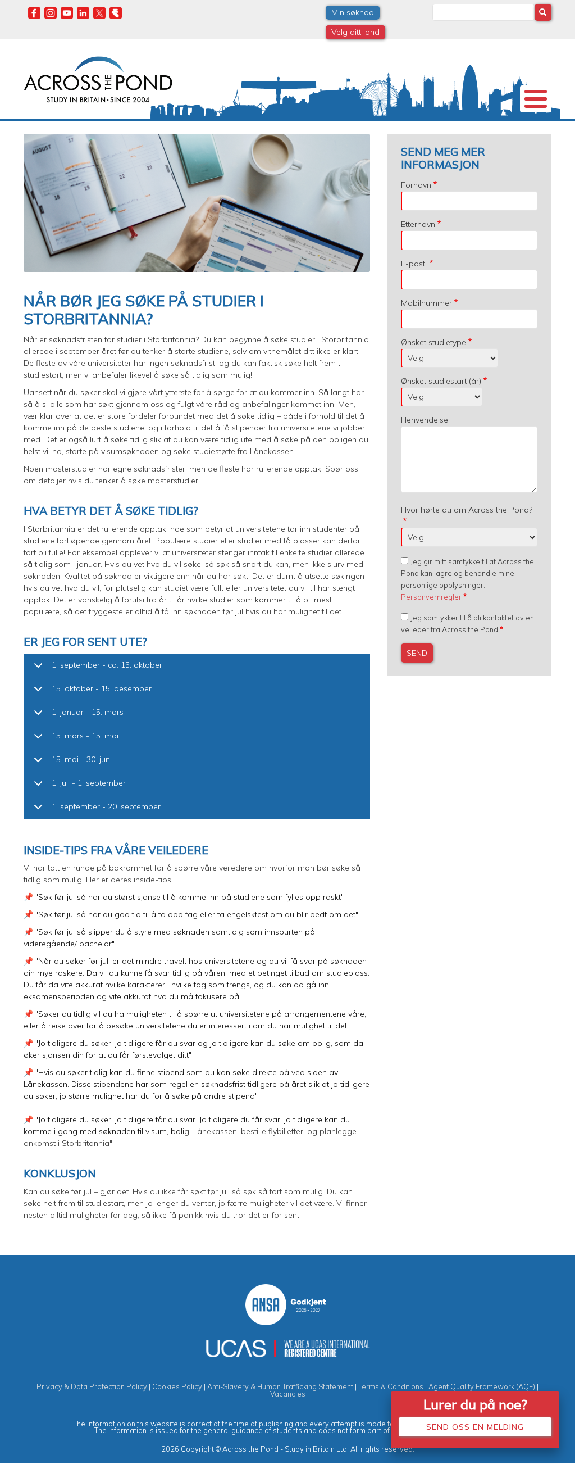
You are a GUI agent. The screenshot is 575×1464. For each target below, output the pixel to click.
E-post (414, 264)
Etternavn (418, 224)
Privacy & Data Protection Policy (91, 1386)
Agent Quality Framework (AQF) (481, 1386)
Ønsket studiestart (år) (441, 381)
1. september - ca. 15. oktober (107, 665)
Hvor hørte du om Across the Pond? (466, 510)
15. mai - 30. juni (82, 759)
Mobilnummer (426, 303)
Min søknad (352, 12)
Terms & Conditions (390, 1386)
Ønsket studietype (433, 342)
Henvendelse (424, 420)
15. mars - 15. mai (85, 736)
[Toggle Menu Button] (535, 98)
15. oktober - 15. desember (102, 688)
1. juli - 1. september (89, 783)
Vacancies (287, 1393)
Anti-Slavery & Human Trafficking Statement (280, 1386)
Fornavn (416, 185)
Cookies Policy (177, 1386)
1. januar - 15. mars (88, 712)
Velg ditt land (355, 32)
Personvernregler (431, 596)
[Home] (98, 78)
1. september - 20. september (106, 806)
